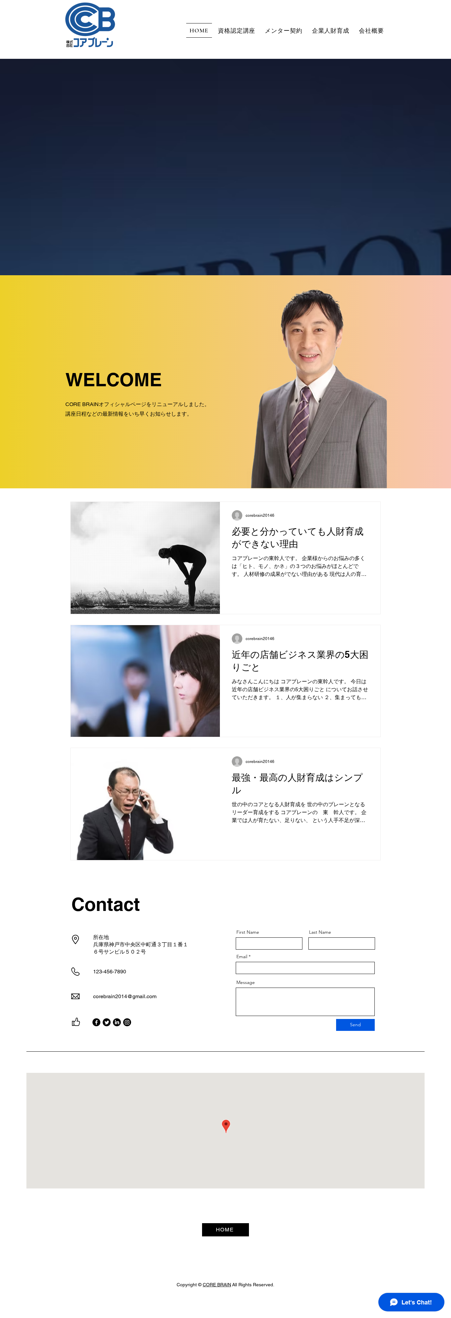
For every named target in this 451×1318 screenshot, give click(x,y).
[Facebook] (96, 1022)
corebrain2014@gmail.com (124, 996)
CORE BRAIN (217, 1284)
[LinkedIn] (117, 1022)
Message (245, 982)
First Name (247, 932)
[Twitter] (107, 1022)
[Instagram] (127, 1022)
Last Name (320, 932)
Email (241, 956)
